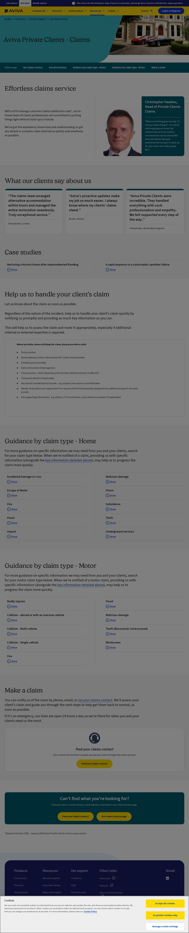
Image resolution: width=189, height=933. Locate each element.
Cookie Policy (90, 911)
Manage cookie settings (165, 926)
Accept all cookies (165, 903)
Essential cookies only (165, 915)
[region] (94, 914)
